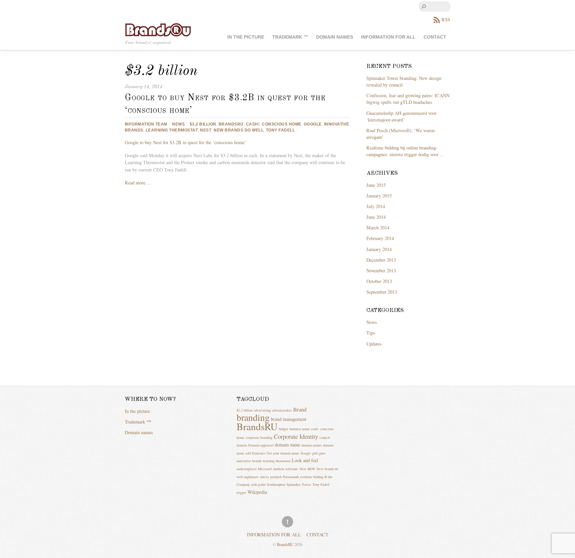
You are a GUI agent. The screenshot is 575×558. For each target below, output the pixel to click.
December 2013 (381, 260)
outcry (264, 476)
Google (313, 124)
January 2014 (379, 249)
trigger (241, 492)
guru (322, 453)
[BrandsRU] (158, 29)
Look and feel (305, 460)
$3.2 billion (203, 124)
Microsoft (265, 468)
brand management (288, 419)
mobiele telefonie (285, 468)
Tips (370, 333)
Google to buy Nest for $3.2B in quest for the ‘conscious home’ (185, 142)
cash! (253, 124)
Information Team (146, 124)
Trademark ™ (290, 37)
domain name (287, 444)
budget (283, 428)
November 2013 (381, 270)
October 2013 (379, 281)
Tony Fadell (280, 130)
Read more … (138, 182)
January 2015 (379, 195)
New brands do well (239, 130)
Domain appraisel (261, 445)
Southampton (276, 484)
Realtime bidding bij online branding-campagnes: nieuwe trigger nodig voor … (405, 150)
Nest (205, 130)
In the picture (245, 37)
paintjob (276, 476)
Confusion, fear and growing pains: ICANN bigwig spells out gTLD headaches (408, 98)
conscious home (281, 124)
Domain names (334, 37)
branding (253, 417)
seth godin (258, 484)
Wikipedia (257, 492)
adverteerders (282, 410)
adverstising (262, 410)
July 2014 (375, 206)
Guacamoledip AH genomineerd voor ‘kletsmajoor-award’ (401, 116)
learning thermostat (172, 130)
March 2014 (377, 227)
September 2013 (381, 292)
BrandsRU (231, 124)
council (324, 437)
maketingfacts (247, 468)
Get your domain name (283, 453)
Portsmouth (291, 476)
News (178, 124)
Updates (374, 344)
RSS (446, 19)
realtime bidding (311, 476)
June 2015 (376, 185)
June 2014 (376, 217)
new (311, 468)
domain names (311, 445)
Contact (435, 37)
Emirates (258, 453)
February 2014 (380, 238)
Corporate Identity (296, 436)
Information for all (388, 37)
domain (242, 445)
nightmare (251, 476)
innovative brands (249, 460)
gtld (314, 453)
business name (299, 428)
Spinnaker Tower (299, 484)
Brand (299, 409)
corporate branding (259, 437)
